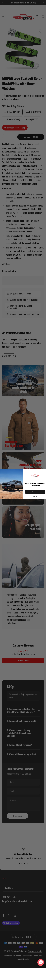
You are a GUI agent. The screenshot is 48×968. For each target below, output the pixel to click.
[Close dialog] (46, 470)
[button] (40, 962)
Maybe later (35, 496)
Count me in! (35, 492)
